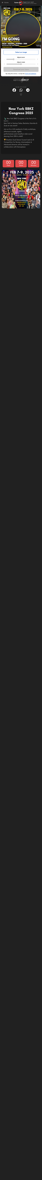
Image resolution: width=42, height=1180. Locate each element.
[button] (14, 90)
